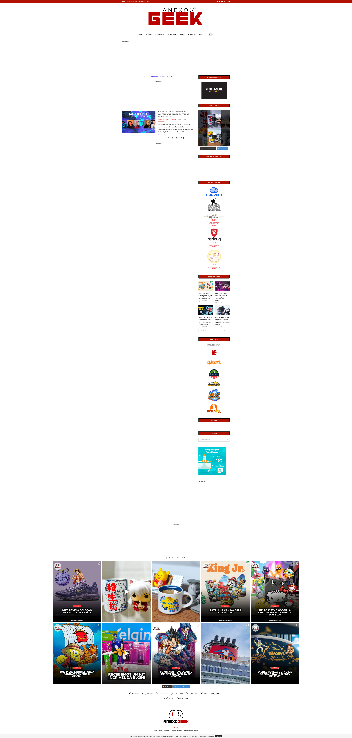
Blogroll (142, 1)
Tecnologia (191, 34)
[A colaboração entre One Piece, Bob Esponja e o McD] (77, 653)
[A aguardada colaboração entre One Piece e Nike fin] (77, 591)
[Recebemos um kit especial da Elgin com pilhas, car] (126, 653)
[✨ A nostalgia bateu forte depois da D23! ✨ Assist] (225, 653)
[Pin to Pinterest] (175, 138)
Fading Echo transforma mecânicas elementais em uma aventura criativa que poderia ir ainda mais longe (205, 321)
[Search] (206, 34)
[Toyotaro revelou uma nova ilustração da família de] (176, 653)
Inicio (123, 1)
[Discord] (229, 1)
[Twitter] (212, 1)
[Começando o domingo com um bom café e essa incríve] (126, 591)
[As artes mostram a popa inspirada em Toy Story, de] (275, 653)
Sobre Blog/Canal (132, 1)
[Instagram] (215, 1)
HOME (141, 34)
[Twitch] (226, 1)
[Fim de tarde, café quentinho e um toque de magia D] (176, 591)
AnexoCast (148, 34)
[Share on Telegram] (183, 138)
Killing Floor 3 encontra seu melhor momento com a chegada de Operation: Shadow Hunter (221, 297)
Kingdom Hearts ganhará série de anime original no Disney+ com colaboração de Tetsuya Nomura (222, 321)
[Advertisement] (176, 55)
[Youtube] (219, 1)
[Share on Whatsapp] (181, 138)
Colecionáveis (159, 34)
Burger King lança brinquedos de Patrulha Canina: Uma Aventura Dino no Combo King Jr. (205, 296)
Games (182, 34)
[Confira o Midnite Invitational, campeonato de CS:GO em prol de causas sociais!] (138, 122)
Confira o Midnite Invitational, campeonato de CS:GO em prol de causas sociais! (173, 114)
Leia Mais (161, 135)
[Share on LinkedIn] (177, 138)
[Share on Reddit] (179, 138)
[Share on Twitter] (173, 138)
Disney (201, 34)
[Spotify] (224, 1)
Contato (149, 1)
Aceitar (219, 736)
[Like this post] (168, 138)
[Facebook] (210, 1)
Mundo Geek (172, 34)
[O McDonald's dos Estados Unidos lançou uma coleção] (275, 591)
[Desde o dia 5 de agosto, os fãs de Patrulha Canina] (225, 591)
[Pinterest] (217, 1)
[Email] (222, 1)
